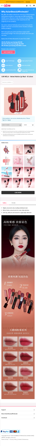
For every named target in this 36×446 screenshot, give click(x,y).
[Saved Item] (34, 5)
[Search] (30, 5)
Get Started (8, 52)
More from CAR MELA (6, 82)
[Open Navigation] (2, 5)
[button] (6, 424)
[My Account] (27, 5)
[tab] (18, 410)
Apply (9, 120)
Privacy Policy (13, 439)
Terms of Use (4, 439)
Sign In (4, 120)
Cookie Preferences (23, 439)
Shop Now (28, 1)
